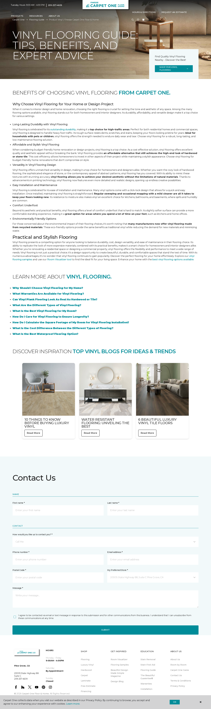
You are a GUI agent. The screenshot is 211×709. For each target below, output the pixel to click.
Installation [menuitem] (146, 689)
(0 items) (143, 20)
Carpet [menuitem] (84, 675)
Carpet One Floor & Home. (35, 693)
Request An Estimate (174, 12)
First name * (18, 503)
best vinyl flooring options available (173, 259)
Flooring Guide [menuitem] (148, 670)
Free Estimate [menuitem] (88, 686)
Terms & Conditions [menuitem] (180, 680)
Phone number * (20, 552)
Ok (174, 702)
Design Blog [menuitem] (117, 681)
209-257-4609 (55, 5)
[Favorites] (138, 20)
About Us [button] (54, 16)
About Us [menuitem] (175, 659)
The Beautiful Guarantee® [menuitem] (148, 677)
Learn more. (73, 703)
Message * (17, 588)
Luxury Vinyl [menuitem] (87, 664)
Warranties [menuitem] (146, 683)
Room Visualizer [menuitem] (119, 659)
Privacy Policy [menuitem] (177, 686)
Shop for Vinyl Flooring (168, 68)
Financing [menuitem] (86, 691)
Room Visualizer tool (59, 259)
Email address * (115, 552)
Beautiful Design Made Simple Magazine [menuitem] (119, 673)
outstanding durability (63, 129)
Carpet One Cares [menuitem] (179, 670)
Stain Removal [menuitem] (148, 659)
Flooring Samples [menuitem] (120, 664)
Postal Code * (19, 570)
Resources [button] (36, 16)
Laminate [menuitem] (86, 680)
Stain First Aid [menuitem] (148, 664)
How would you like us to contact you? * (32, 534)
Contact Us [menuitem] (176, 675)
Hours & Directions (144, 12)
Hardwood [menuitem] (86, 670)
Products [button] (17, 16)
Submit (105, 630)
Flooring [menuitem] (85, 659)
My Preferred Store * (117, 570)
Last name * (113, 503)
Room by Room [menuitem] (178, 664)
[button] (132, 20)
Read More (33, 433)
